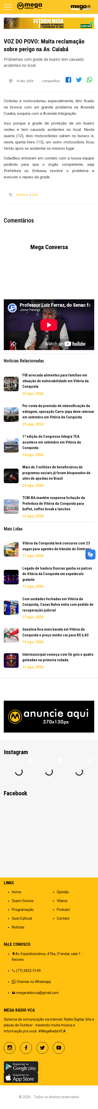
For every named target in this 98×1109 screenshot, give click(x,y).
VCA (34, 195)
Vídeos (62, 901)
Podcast (63, 910)
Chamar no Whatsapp (34, 982)
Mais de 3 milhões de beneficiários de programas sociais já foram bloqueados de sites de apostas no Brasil (56, 473)
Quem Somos (23, 901)
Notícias (22, 195)
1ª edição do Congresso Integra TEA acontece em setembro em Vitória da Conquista (51, 442)
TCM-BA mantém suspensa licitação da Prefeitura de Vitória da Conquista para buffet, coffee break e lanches (53, 503)
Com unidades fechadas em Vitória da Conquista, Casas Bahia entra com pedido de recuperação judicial (57, 605)
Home (16, 892)
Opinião (63, 892)
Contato (63, 918)
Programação (23, 910)
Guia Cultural (22, 918)
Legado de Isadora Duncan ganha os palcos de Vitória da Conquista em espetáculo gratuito (57, 574)
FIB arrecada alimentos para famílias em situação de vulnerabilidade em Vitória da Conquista (55, 381)
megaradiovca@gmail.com (37, 993)
